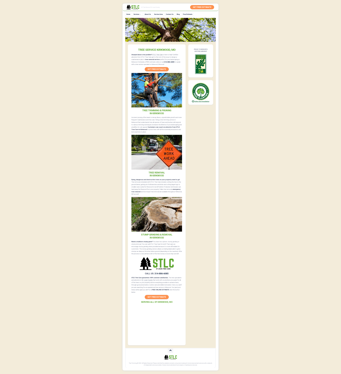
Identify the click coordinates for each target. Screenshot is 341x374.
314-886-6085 (169, 62)
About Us (148, 14)
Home (128, 14)
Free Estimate (187, 14)
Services (136, 14)
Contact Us (170, 14)
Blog (178, 14)
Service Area (158, 14)
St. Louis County (147, 280)
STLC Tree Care (157, 55)
